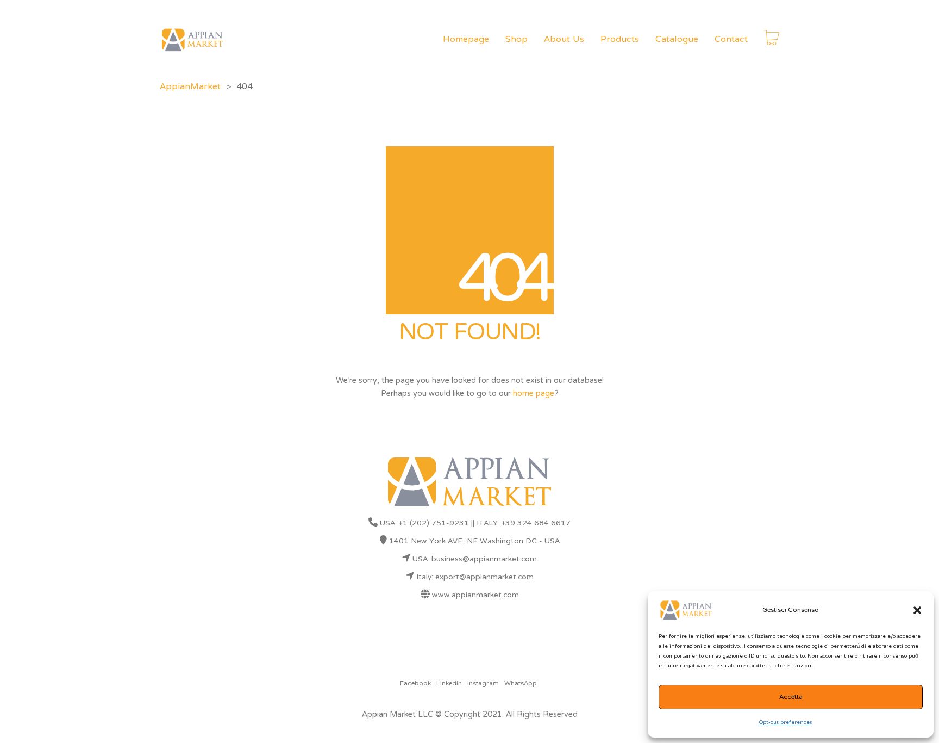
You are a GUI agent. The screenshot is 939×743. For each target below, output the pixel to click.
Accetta (791, 697)
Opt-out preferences (785, 722)
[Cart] (771, 40)
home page (533, 393)
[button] (917, 610)
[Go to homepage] (192, 40)
